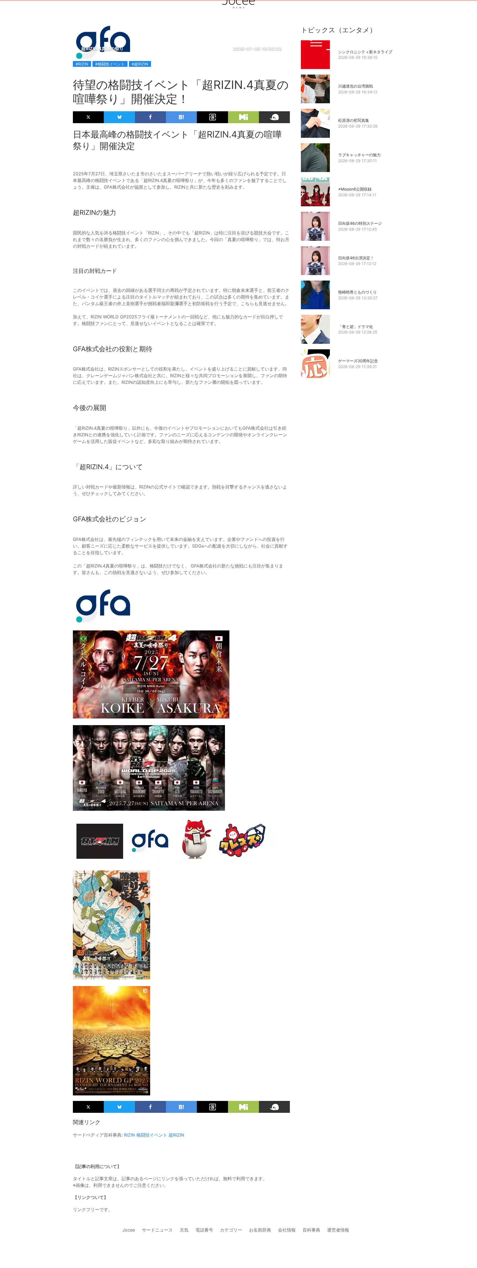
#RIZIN (82, 64)
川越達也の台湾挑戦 (355, 86)
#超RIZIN (140, 64)
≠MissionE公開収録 (355, 189)
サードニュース (157, 1230)
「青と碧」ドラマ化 (355, 326)
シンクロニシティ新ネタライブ (365, 51)
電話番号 (204, 1230)
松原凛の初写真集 (353, 120)
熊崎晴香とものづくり (357, 292)
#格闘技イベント (110, 64)
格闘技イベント (151, 1135)
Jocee (128, 1230)
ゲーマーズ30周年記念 (358, 360)
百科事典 (311, 1230)
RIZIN (129, 1135)
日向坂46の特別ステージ (360, 223)
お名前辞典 (260, 1230)
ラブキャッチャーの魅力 (359, 154)
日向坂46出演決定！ (356, 257)
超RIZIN (176, 1135)
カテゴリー (231, 1230)
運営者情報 (338, 1230)
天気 (184, 1230)
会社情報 (287, 1230)
